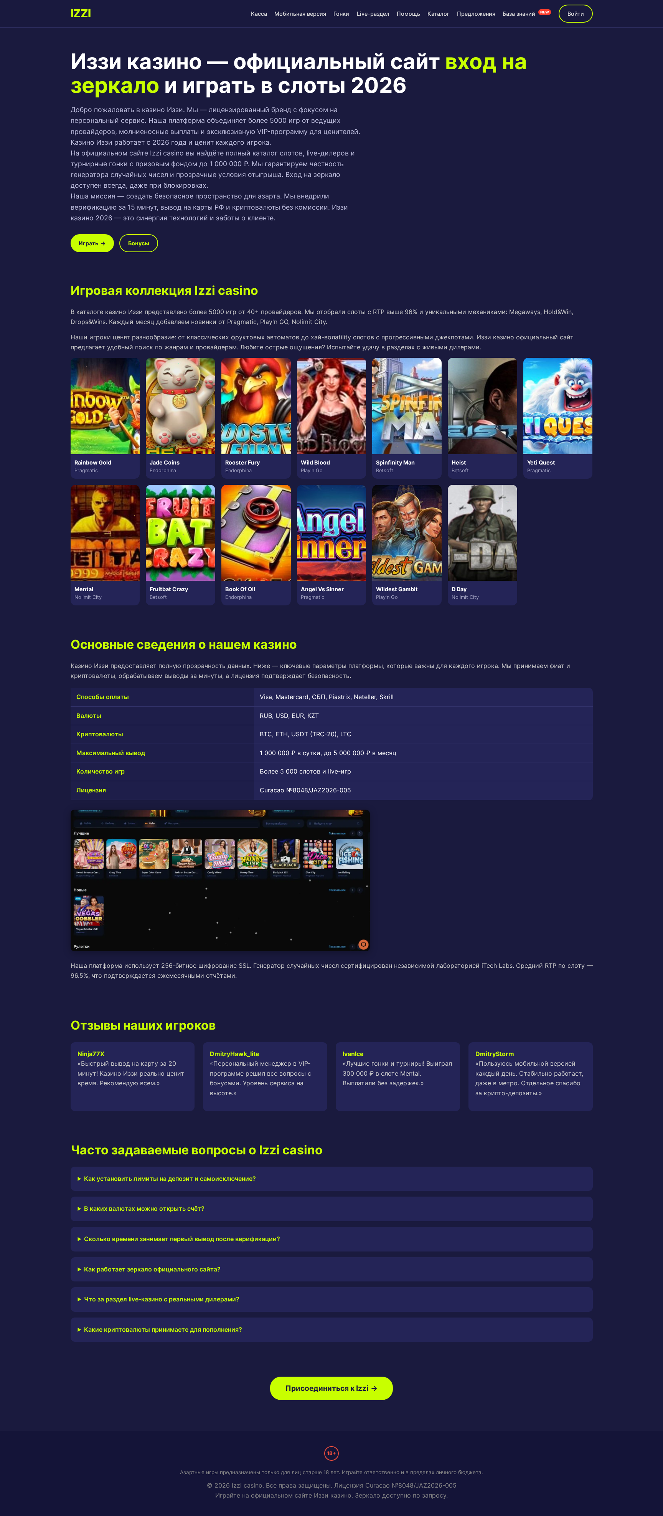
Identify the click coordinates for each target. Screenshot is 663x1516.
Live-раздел (373, 13)
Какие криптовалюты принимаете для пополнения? (163, 1329)
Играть (92, 243)
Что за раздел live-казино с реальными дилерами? (161, 1299)
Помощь (408, 13)
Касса (259, 13)
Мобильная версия (300, 13)
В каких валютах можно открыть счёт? (144, 1208)
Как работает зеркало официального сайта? (152, 1269)
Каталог (438, 13)
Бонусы (138, 243)
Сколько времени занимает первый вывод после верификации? (182, 1239)
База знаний (526, 13)
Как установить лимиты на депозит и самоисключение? (170, 1178)
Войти (575, 13)
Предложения (476, 13)
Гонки (341, 13)
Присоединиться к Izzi (331, 1388)
